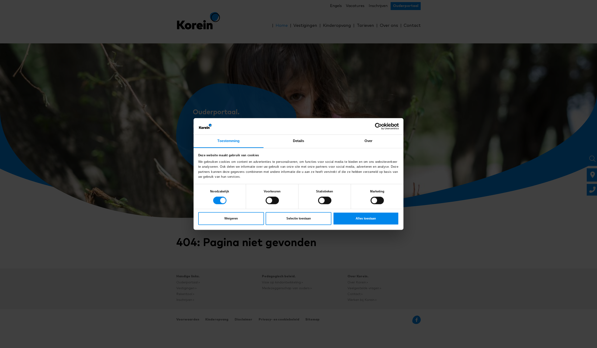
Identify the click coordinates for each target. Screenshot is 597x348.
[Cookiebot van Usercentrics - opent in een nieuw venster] (378, 127)
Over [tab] (368, 141)
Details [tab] (299, 141)
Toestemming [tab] (228, 141)
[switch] (272, 200)
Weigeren (231, 218)
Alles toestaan (366, 218)
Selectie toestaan (298, 218)
